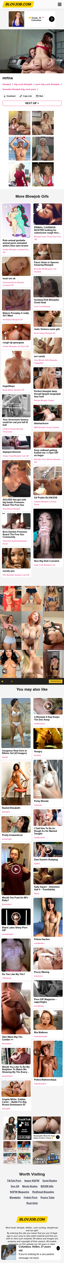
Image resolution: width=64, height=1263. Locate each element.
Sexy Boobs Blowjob (11, 509)
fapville (5, 757)
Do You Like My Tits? (13, 974)
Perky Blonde (41, 801)
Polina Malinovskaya (45, 1079)
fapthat (37, 864)
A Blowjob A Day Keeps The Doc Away (46, 718)
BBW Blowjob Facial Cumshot (46, 427)
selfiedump (6, 978)
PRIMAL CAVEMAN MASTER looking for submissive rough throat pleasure (47, 230)
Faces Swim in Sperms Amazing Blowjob (46, 263)
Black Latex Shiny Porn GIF (14, 928)
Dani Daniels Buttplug (46, 859)
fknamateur (6, 904)
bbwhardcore (41, 423)
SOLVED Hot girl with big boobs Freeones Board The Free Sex (14, 502)
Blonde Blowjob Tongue (44, 401)
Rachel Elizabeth (11, 808)
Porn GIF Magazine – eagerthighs (45, 1000)
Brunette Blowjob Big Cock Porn (19, 89)
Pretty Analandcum (12, 835)
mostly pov (9, 571)
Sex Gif (15, 1186)
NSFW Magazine (19, 1192)
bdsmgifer (6, 1109)
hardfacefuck (39, 724)
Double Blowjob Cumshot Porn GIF (16, 251)
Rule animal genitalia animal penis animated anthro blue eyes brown (15, 243)
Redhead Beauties (43, 1192)
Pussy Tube (48, 1197)
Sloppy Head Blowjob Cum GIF (16, 456)
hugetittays (9, 386)
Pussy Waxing (41, 972)
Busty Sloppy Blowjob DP (44, 333)
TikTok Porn (14, 1180)
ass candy (39, 356)
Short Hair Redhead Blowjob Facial (15, 542)
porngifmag (39, 1006)
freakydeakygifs (40, 1036)
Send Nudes (49, 1180)
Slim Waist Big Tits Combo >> (12, 1038)
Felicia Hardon (42, 939)
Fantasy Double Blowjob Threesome (13, 430)
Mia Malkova (41, 1032)
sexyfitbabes (39, 943)
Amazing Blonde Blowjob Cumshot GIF (13, 283)
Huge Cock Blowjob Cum (44, 565)
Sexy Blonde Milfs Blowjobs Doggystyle (45, 361)
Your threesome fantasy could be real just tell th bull (15, 422)
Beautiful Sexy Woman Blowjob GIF (47, 460)
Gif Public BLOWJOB (45, 497)
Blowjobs (15, 1197)
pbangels (6, 812)
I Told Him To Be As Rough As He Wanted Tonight (45, 831)
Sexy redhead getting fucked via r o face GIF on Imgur (46, 453)
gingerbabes (7, 1076)
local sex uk (9, 278)
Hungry (38, 751)
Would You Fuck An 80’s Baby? (15, 899)
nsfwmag (38, 805)
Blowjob (6, 84)
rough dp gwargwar (13, 342)
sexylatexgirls (8, 934)
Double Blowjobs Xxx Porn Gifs (16, 347)
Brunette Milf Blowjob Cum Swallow (45, 270)
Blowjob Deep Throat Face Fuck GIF (47, 238)
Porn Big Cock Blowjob (47, 84)
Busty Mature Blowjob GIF (13, 390)
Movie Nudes (30, 1186)
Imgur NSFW (31, 1180)
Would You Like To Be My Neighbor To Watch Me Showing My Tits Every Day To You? (16, 1069)
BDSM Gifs (47, 1186)
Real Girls (32, 1203)
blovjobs (37, 755)
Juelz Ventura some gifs (47, 329)
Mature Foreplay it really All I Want (16, 314)
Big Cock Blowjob (23, 84)
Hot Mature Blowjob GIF (13, 320)
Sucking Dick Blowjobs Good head (46, 301)
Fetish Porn (30, 1197)
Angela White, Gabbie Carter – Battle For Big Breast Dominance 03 (14, 1102)
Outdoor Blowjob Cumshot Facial (45, 503)
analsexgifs (7, 839)
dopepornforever (12, 452)
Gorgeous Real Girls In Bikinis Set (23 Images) (14, 752)
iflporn (36, 893)
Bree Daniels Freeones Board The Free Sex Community (15, 534)
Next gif (32, 103)
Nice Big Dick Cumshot (46, 561)
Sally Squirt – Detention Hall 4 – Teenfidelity (47, 888)
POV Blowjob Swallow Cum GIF (16, 575)
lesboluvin (38, 976)
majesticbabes (40, 1084)
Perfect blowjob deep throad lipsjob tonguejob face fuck (47, 394)
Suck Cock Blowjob (42, 306)
